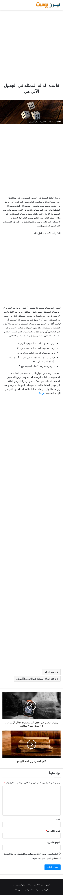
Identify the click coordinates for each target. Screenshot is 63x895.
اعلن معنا (18, 889)
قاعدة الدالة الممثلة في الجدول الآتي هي (36, 678)
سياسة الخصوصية (31, 889)
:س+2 (42, 393)
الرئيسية (44, 889)
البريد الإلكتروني (53, 831)
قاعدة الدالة (51, 672)
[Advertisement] (31, 44)
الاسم (57, 819)
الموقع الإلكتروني (53, 842)
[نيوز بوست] (48, 5)
